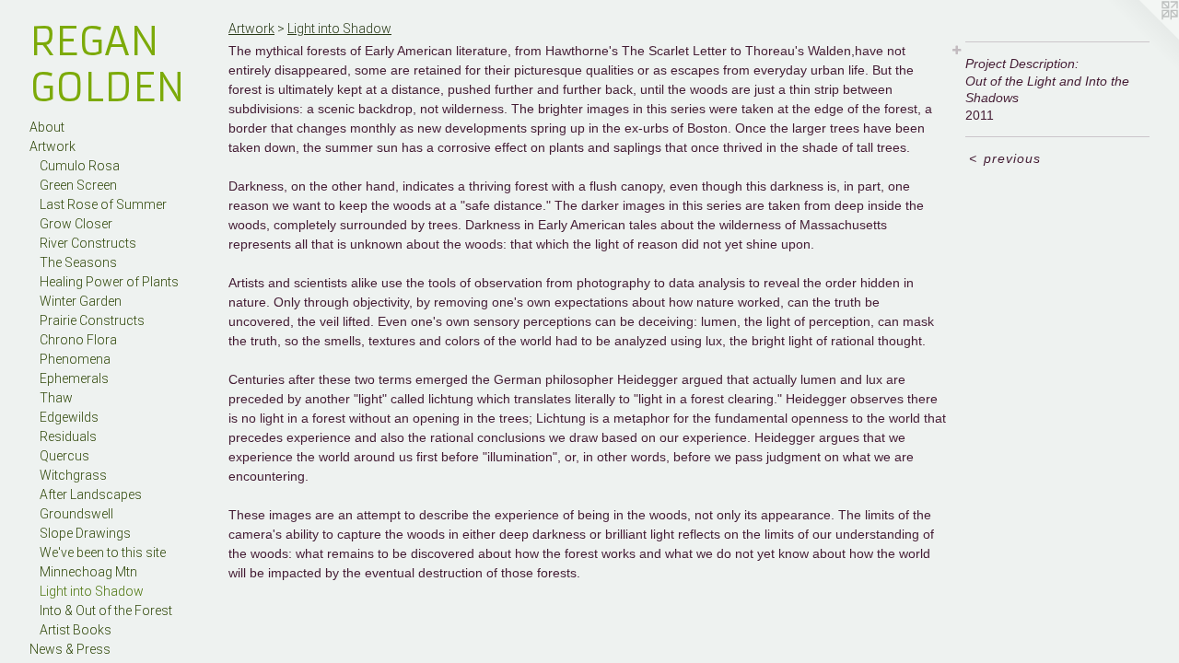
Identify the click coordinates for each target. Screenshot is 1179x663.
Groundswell (76, 513)
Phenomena (75, 359)
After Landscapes (91, 494)
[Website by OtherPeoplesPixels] (1142, 37)
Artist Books (75, 629)
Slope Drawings (85, 533)
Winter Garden (81, 301)
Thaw (56, 397)
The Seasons (78, 262)
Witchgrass (73, 475)
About (46, 127)
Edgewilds (69, 417)
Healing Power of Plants (109, 281)
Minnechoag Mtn (88, 571)
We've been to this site (103, 552)
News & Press (70, 649)
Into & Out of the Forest (106, 610)
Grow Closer (76, 223)
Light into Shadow (92, 591)
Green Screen (78, 185)
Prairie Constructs (92, 320)
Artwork (52, 146)
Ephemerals (74, 378)
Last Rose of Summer (103, 204)
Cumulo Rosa (80, 165)
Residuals (68, 436)
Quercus (64, 455)
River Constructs (88, 243)
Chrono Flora (78, 339)
